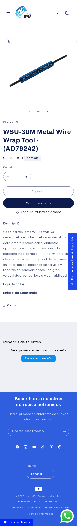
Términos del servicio (57, 508)
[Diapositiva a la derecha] (47, 111)
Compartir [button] (14, 305)
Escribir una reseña (38, 358)
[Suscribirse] (64, 431)
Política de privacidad (47, 501)
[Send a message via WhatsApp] (67, 516)
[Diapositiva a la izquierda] (29, 111)
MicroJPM (32, 496)
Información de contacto (26, 508)
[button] (8, 12)
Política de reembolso (40, 514)
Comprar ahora (38, 203)
